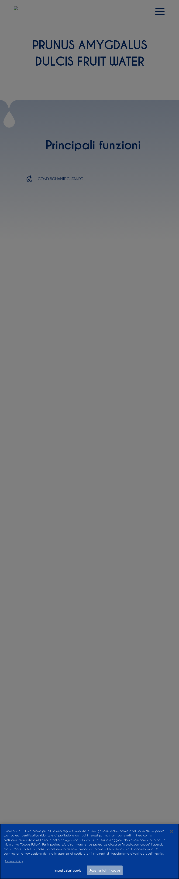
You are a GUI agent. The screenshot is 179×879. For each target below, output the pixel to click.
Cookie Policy (14, 861)
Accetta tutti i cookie (105, 870)
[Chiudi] (171, 831)
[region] (89, 851)
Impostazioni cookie (68, 870)
